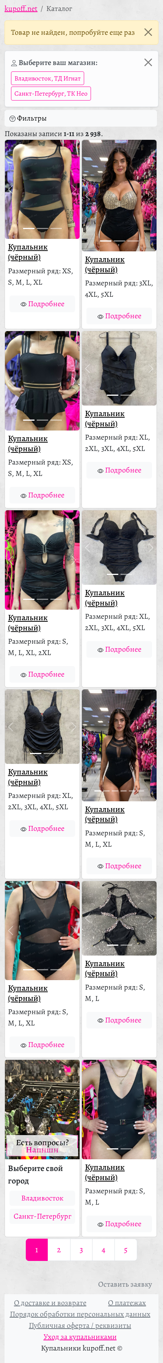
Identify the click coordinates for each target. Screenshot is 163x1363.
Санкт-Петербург (42, 1216)
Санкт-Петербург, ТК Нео (51, 93)
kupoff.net (21, 8)
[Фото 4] (124, 791)
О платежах (127, 1303)
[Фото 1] (28, 228)
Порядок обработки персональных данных (80, 1314)
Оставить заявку (125, 1284)
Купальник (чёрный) (28, 252)
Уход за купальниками (80, 1337)
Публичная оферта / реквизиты (80, 1325)
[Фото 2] (42, 228)
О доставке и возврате (50, 1303)
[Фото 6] (141, 791)
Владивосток (42, 1198)
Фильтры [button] (32, 118)
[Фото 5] (132, 791)
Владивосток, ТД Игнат (47, 78)
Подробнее (46, 304)
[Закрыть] (148, 32)
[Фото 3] (56, 228)
